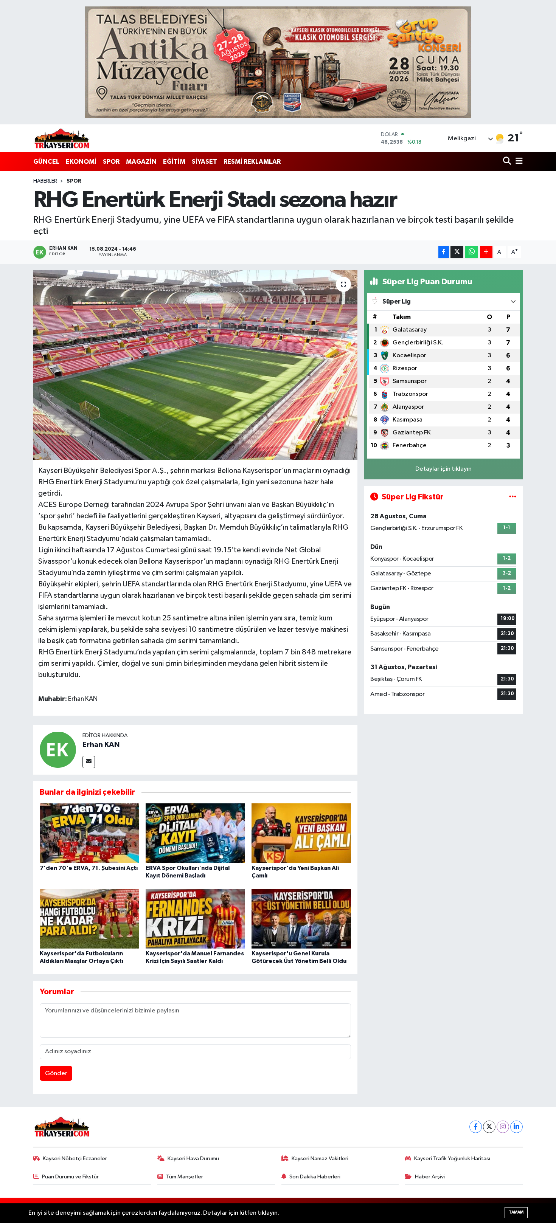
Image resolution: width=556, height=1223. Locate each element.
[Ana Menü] (518, 161)
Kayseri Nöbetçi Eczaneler (75, 1158)
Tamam (516, 1212)
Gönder (56, 1073)
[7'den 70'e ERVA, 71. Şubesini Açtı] (89, 833)
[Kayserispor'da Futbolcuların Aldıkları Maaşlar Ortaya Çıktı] (89, 918)
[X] (489, 1127)
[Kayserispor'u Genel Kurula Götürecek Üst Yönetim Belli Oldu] (301, 918)
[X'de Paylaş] (456, 252)
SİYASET (204, 161)
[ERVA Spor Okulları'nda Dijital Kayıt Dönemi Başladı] (195, 833)
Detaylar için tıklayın (443, 469)
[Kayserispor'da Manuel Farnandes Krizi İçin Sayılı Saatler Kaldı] (195, 918)
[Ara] (508, 161)
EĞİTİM (174, 161)
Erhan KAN (101, 745)
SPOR (111, 161)
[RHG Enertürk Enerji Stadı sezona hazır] (195, 365)
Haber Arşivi (430, 1177)
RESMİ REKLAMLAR (252, 161)
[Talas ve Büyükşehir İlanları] (278, 62)
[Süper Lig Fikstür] (512, 497)
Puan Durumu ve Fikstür (70, 1177)
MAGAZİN (141, 161)
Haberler (45, 181)
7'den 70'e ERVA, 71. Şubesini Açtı (89, 868)
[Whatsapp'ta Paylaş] (471, 252)
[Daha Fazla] (486, 252)
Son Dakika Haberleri (314, 1177)
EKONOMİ (81, 161)
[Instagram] (503, 1127)
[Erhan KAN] (58, 750)
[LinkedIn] (516, 1127)
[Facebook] (475, 1127)
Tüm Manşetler (184, 1177)
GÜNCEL (46, 161)
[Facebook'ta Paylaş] (443, 252)
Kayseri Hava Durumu (193, 1158)
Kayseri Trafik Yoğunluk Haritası (452, 1158)
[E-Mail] (88, 762)
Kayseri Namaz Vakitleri (320, 1158)
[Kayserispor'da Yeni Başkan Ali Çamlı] (301, 833)
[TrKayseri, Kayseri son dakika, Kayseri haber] (61, 138)
